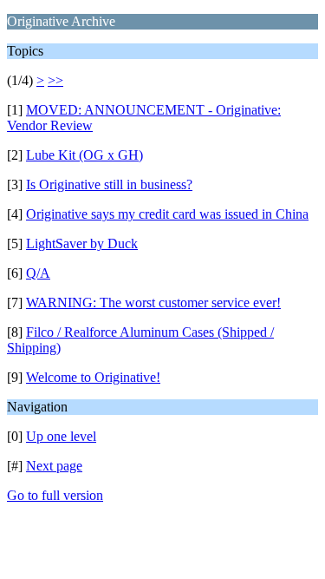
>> (55, 80)
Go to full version (55, 495)
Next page (54, 465)
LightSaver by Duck (82, 243)
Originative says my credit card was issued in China (167, 214)
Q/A (38, 273)
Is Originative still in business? (109, 184)
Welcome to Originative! (93, 377)
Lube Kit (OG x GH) (84, 155)
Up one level (61, 436)
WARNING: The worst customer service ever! (153, 302)
